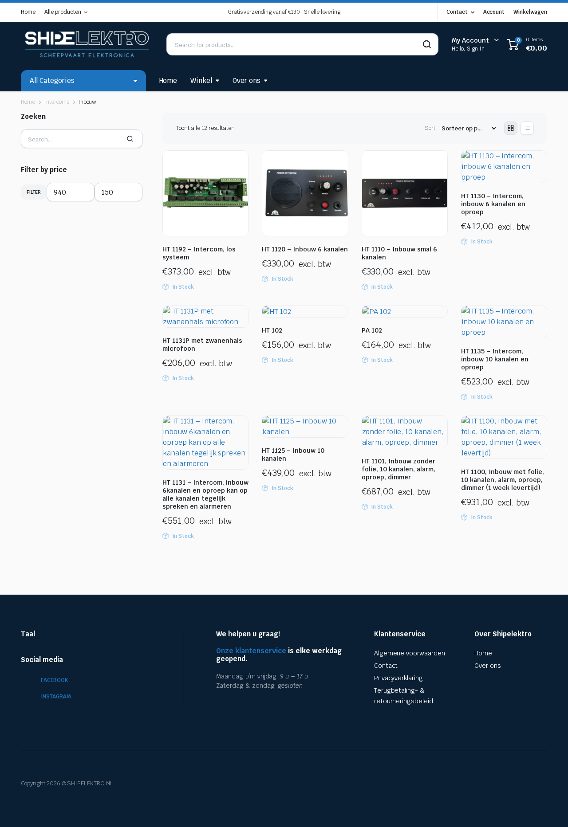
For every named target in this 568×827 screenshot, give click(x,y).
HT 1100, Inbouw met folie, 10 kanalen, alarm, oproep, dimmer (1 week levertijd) (502, 480)
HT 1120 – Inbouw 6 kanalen (305, 249)
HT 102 (272, 330)
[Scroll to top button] (548, 807)
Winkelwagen (530, 12)
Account (494, 12)
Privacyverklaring (398, 678)
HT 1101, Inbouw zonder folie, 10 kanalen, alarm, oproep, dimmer (398, 469)
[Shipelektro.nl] (87, 44)
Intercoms (56, 102)
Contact (457, 12)
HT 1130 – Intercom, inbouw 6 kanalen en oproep (493, 204)
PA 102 (372, 330)
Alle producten (62, 12)
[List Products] (527, 128)
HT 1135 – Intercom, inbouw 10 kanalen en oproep (495, 359)
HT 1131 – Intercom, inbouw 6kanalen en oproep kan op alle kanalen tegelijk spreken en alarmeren (205, 494)
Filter (34, 192)
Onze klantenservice (251, 651)
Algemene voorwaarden (409, 653)
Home (28, 12)
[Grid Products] (510, 128)
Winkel (201, 80)
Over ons (246, 80)
